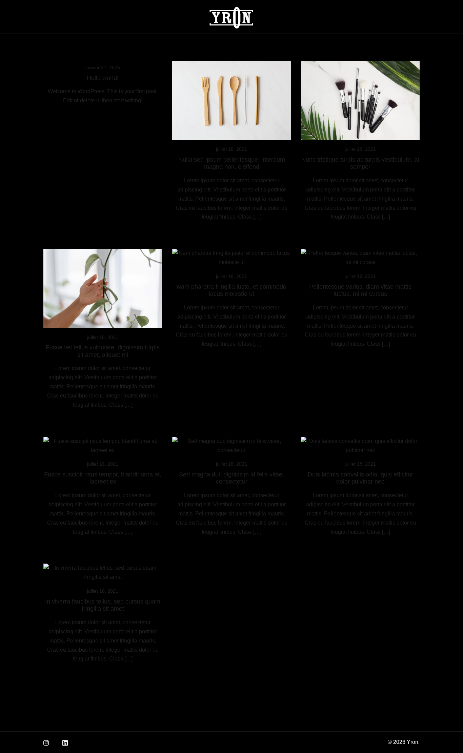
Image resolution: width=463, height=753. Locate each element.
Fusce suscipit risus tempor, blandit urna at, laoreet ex (102, 478)
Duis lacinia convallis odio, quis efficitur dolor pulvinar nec (360, 478)
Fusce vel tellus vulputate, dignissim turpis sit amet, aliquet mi (103, 351)
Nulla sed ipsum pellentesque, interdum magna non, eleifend (231, 163)
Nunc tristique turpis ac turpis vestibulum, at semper (360, 163)
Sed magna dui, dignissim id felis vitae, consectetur (231, 478)
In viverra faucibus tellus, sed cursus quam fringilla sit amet (102, 605)
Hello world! (103, 78)
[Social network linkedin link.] (65, 742)
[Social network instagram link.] (46, 742)
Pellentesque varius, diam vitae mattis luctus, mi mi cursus (360, 290)
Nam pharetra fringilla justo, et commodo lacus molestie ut (231, 290)
